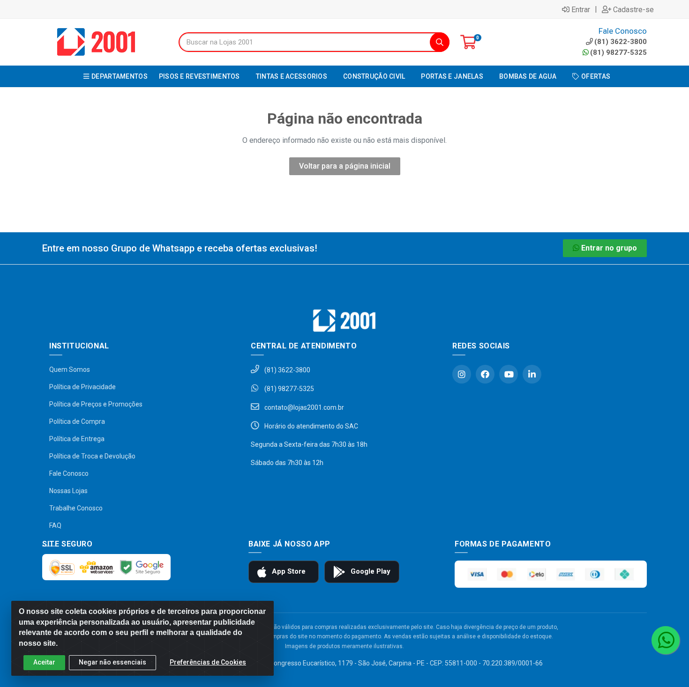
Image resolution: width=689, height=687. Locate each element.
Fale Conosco (69, 473)
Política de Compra (77, 421)
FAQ (55, 525)
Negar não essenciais (112, 662)
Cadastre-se (633, 9)
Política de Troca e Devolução (92, 456)
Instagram (461, 374)
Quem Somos (69, 369)
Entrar (580, 9)
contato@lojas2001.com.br (303, 407)
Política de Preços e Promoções (95, 404)
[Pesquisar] (439, 42)
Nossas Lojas (68, 491)
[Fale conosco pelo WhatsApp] (666, 640)
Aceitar (44, 662)
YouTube (508, 374)
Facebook (485, 374)
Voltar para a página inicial (344, 166)
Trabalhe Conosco (76, 508)
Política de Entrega (77, 439)
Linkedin (532, 374)
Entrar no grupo (609, 248)
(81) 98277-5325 (618, 52)
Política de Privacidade (82, 387)
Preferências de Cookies (208, 662)
